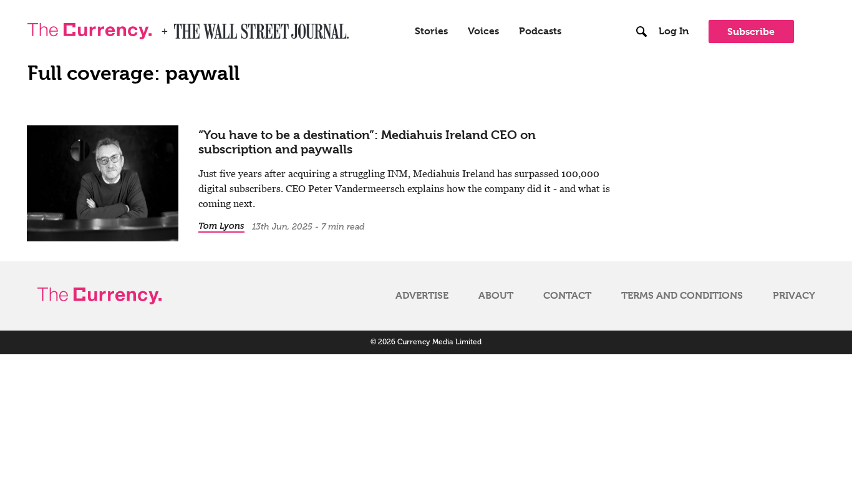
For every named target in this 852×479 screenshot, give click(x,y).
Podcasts (540, 31)
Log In (674, 31)
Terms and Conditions (682, 295)
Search (642, 5)
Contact (567, 295)
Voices (483, 31)
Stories (431, 31)
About (495, 295)
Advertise (421, 295)
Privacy (794, 295)
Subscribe (751, 31)
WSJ (184, 27)
